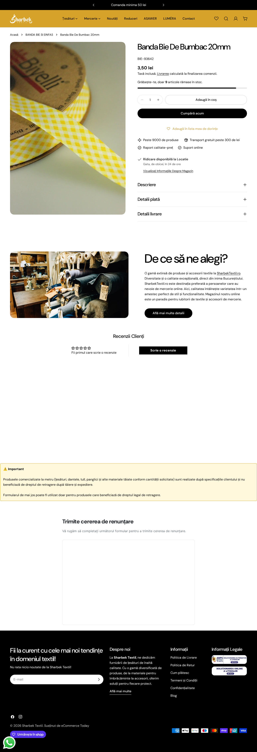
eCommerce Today (75, 726)
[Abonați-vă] (99, 679)
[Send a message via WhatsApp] (9, 742)
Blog (173, 695)
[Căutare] (226, 19)
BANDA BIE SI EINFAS (39, 34)
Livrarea (163, 74)
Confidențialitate (182, 688)
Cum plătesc (179, 673)
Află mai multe (120, 691)
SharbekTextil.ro (228, 273)
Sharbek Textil (32, 726)
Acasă (14, 34)
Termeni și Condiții (183, 680)
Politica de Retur (182, 665)
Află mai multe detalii (168, 313)
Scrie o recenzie (163, 350)
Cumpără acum (192, 113)
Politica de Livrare (183, 657)
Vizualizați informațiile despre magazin (168, 171)
